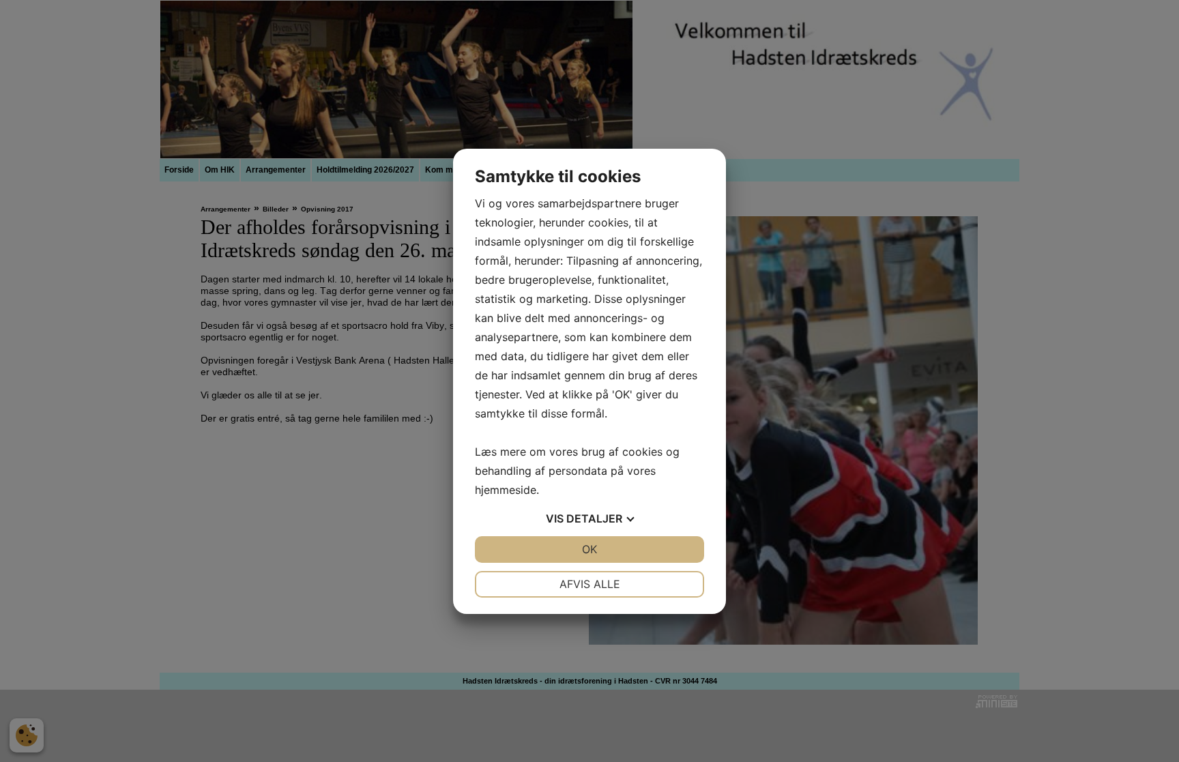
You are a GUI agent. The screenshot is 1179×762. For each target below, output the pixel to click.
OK (589, 549)
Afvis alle (589, 584)
